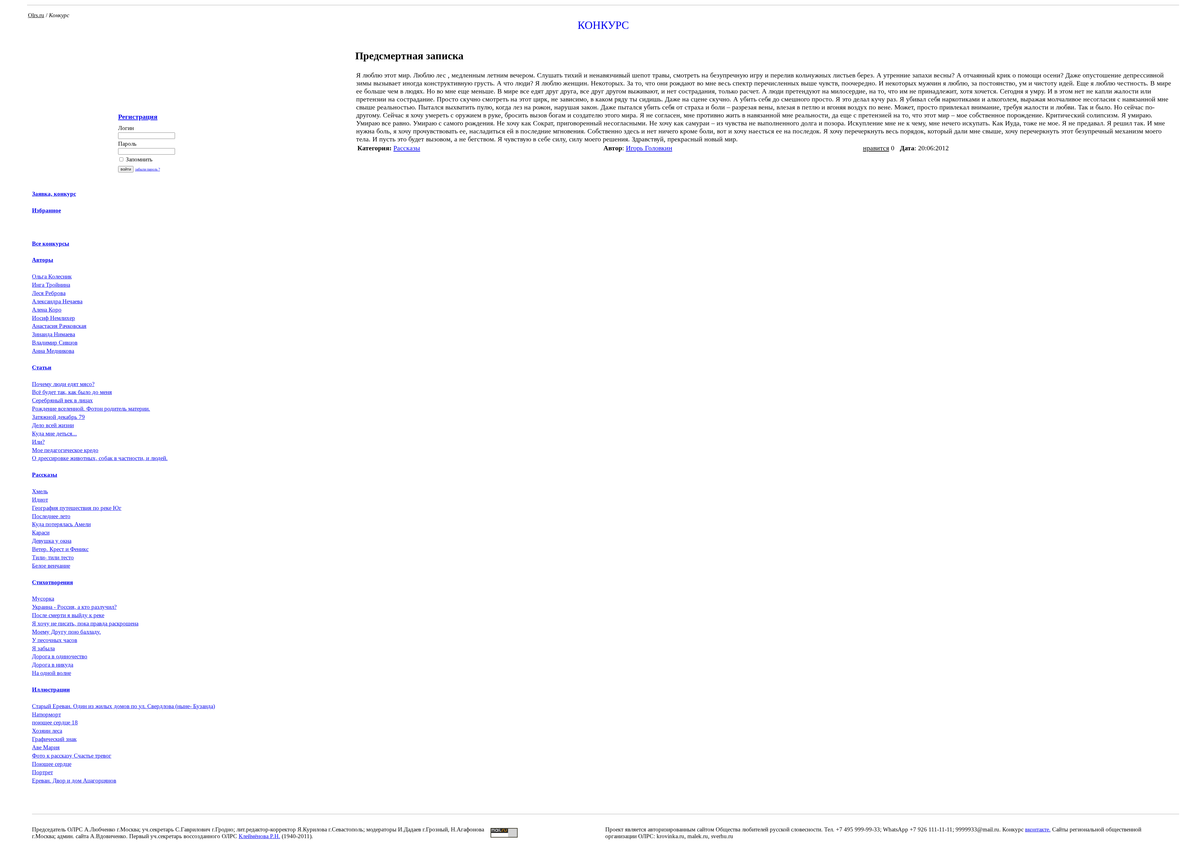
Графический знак (54, 739)
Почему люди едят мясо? (63, 384)
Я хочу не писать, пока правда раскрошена (85, 623)
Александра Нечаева (57, 301)
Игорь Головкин (649, 148)
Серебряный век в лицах (62, 400)
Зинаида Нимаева (53, 334)
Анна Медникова (53, 351)
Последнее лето (51, 516)
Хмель (40, 491)
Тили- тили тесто (53, 557)
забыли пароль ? (147, 169)
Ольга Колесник (52, 276)
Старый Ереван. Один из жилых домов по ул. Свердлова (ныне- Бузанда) (123, 706)
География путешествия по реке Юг (76, 508)
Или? (38, 442)
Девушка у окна (51, 541)
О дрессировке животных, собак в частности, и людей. (100, 458)
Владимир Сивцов (55, 342)
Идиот (40, 499)
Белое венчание (51, 565)
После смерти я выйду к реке (68, 615)
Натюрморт (46, 714)
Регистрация (137, 116)
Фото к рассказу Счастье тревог (71, 755)
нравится (876, 148)
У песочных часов (54, 640)
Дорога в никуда (52, 664)
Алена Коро (47, 309)
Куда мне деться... (54, 433)
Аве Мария (46, 747)
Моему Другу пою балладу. (66, 632)
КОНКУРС (603, 25)
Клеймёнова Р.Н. (259, 836)
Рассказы (406, 148)
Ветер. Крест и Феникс (60, 549)
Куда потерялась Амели (61, 524)
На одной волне (51, 673)
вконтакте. (1038, 829)
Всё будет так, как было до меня (72, 392)
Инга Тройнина (51, 285)
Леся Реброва (49, 293)
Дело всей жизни (53, 425)
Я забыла (43, 648)
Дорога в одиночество (59, 656)
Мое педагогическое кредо (65, 450)
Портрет (42, 772)
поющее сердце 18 (55, 722)
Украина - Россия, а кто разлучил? (74, 607)
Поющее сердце (51, 764)
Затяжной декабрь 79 (58, 417)
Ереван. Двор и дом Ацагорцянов (74, 780)
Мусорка (43, 598)
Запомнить (138, 159)
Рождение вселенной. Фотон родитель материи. (91, 408)
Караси (41, 532)
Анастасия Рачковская (59, 326)
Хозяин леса (47, 731)
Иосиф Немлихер (53, 318)
